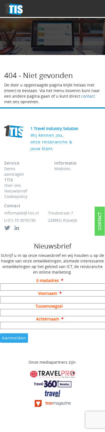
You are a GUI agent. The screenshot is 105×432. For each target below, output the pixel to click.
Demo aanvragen (14, 171)
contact (88, 96)
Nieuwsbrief (15, 191)
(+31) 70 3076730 (20, 220)
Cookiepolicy (15, 196)
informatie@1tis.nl (21, 213)
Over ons (12, 185)
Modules (62, 168)
